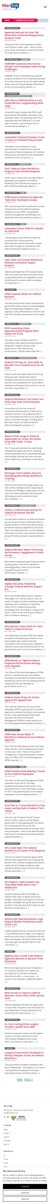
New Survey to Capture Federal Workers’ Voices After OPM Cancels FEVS (24, 995)
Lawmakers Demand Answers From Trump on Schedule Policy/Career (25, 138)
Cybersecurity (24, 164)
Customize (25, 1193)
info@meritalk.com (11, 1113)
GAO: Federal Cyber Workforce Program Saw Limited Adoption (22, 170)
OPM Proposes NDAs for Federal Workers (23, 295)
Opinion (7, 1137)
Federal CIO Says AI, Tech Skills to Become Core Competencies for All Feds (24, 365)
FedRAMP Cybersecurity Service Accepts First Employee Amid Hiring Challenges (25, 66)
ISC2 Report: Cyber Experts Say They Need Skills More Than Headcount (22, 884)
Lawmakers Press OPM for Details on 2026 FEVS (24, 230)
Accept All (25, 1186)
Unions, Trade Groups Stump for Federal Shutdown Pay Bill (23, 511)
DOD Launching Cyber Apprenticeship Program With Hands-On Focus (22, 331)
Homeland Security (27, 505)
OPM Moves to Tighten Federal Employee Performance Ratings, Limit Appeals (23, 663)
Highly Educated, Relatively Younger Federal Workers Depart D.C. (23, 586)
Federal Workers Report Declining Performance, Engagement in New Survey (24, 552)
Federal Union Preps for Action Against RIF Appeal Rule (22, 699)
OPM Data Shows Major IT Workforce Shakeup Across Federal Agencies (24, 737)
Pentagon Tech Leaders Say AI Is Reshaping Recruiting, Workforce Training (23, 475)
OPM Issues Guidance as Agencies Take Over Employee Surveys (24, 198)
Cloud (6, 1159)
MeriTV (6, 1144)
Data (5, 1167)
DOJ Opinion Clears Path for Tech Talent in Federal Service (23, 628)
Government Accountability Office (18, 96)
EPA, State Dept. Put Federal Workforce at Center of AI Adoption (25, 849)
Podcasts (7, 1141)
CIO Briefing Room (12, 59)
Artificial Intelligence (27, 358)
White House (10, 290)
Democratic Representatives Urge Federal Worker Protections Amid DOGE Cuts (24, 921)
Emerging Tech (11, 164)
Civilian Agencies (11, 93)
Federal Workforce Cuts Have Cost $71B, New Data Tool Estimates (24, 400)
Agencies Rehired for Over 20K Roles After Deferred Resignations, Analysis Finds (24, 35)
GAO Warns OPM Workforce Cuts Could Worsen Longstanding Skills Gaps (24, 103)
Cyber (6, 1163)
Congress (9, 951)
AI (4, 1155)
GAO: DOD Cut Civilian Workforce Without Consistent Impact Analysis (24, 262)
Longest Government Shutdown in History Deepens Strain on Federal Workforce (24, 1055)
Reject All (25, 1199)
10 (25, 1080)
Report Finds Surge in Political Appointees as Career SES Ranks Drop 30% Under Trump (23, 439)
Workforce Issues (25, 20)
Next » (30, 1080)
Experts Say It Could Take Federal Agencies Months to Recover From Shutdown (24, 958)
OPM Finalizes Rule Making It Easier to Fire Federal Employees (25, 772)
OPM (22, 193)
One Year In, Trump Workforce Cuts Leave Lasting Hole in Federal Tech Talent (25, 808)
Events (6, 1133)
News (7, 20)
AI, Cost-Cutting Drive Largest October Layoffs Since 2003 (21, 1025)
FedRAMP (25, 59)
